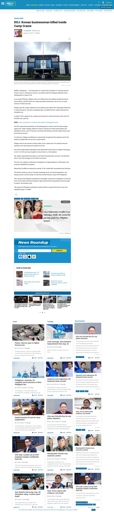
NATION (47, 5)
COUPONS (98, 5)
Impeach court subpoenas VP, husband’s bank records (59, 380)
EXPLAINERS (90, 10)
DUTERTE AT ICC (58, 10)
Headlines (18, 18)
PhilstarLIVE (51, 347)
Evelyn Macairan (20, 422)
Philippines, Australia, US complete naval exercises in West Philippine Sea (28, 382)
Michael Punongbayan (21, 387)
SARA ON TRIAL (40, 10)
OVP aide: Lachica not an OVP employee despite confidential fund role (27, 457)
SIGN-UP (59, 250)
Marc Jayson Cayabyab (54, 421)
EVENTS (90, 5)
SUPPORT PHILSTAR (106, 7)
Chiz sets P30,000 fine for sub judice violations (59, 417)
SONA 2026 (49, 10)
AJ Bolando (27, 31)
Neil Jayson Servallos (54, 384)
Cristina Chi (19, 499)
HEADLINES (34, 5)
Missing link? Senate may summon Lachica (57, 455)
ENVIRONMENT (108, 10)
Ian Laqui (18, 462)
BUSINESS (59, 5)
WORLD (53, 5)
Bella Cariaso (52, 496)
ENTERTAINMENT (74, 5)
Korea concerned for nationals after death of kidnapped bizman (38, 122)
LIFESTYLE (84, 5)
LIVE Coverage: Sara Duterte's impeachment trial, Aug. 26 (59, 343)
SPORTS (65, 5)
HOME (28, 5)
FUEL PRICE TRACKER (69, 10)
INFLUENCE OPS (81, 10)
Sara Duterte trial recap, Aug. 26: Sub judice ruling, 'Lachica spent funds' (28, 494)
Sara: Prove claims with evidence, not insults (56, 492)
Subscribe (109, 2)
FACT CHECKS (99, 10)
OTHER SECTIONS (107, 5)
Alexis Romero (19, 348)
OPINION (41, 5)
